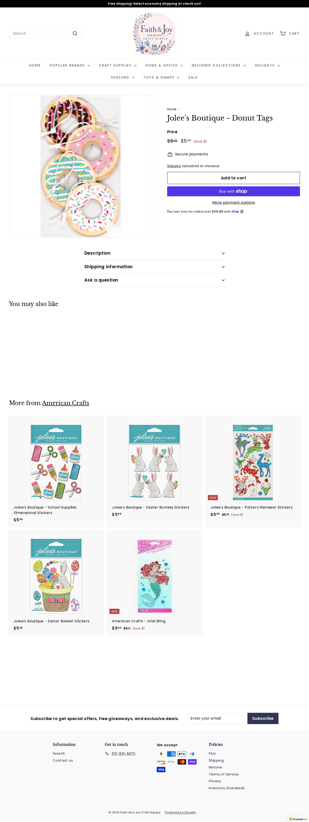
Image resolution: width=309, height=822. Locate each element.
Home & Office (162, 65)
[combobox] (45, 33)
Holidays (265, 65)
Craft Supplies (116, 65)
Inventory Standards (227, 788)
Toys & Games (159, 77)
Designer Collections (217, 65)
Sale (193, 77)
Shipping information (108, 267)
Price (172, 132)
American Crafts (65, 403)
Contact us (63, 760)
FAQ (212, 753)
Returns (215, 767)
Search (59, 753)
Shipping (174, 166)
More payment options (233, 202)
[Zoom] (80, 166)
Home (35, 65)
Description (97, 253)
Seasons (121, 77)
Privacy (215, 781)
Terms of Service (223, 774)
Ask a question (101, 280)
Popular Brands (68, 65)
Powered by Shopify (180, 812)
